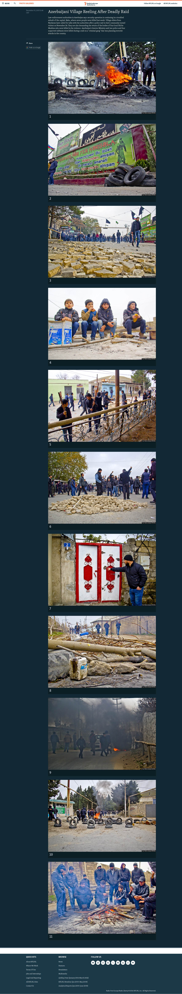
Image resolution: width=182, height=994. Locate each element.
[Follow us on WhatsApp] (128, 963)
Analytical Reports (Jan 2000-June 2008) (73, 986)
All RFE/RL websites (170, 3)
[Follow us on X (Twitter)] (113, 963)
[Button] (29, 44)
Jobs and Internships (33, 974)
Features (62, 966)
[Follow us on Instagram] (103, 963)
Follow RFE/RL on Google (152, 3)
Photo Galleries (26, 4)
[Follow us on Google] (108, 963)
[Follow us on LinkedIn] (123, 963)
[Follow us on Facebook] (118, 963)
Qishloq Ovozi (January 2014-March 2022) (74, 978)
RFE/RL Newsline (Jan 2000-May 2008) (73, 982)
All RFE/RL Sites (32, 982)
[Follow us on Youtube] (93, 963)
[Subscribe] (133, 963)
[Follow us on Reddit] (98, 963)
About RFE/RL (31, 962)
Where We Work (32, 966)
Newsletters (63, 970)
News (61, 962)
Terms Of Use (31, 970)
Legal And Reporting (33, 978)
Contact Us (30, 986)
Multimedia (63, 974)
